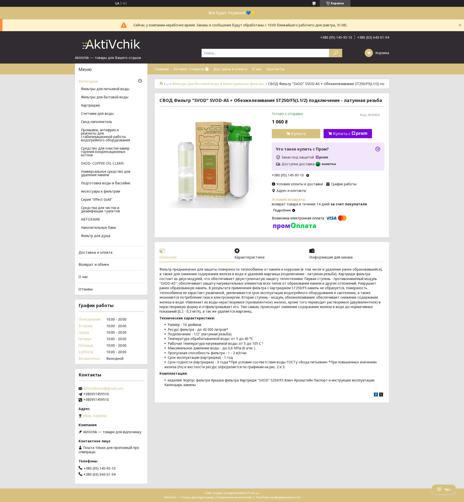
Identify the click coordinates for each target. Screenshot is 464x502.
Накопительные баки (98, 228)
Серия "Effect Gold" (96, 200)
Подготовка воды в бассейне (105, 183)
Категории (88, 81)
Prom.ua (253, 493)
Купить (298, 133)
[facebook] (376, 395)
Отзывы (86, 288)
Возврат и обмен (94, 264)
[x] (381, 395)
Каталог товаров (189, 68)
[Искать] (335, 53)
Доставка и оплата (230, 68)
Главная (162, 68)
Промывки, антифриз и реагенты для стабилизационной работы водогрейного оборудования (105, 135)
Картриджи (90, 106)
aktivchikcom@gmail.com (103, 388)
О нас (257, 68)
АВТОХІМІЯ (90, 220)
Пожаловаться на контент (235, 497)
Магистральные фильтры (243, 84)
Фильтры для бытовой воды (195, 84)
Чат (447, 489)
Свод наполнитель (96, 122)
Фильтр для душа (95, 236)
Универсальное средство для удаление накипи (105, 173)
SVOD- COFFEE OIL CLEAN (102, 163)
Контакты (275, 68)
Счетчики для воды (97, 114)
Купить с (341, 133)
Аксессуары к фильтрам (100, 192)
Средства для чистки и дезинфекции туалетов (100, 209)
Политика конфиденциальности (278, 497)
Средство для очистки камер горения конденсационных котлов (105, 152)
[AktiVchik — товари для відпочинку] (111, 43)
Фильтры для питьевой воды (105, 89)
